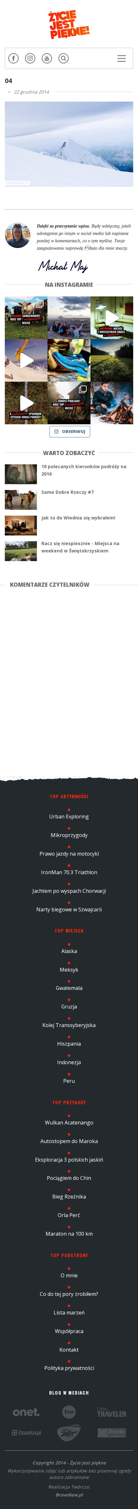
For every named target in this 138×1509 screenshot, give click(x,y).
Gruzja (69, 1006)
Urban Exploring (69, 816)
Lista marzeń (69, 1312)
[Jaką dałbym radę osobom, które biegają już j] (68, 360)
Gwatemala (69, 987)
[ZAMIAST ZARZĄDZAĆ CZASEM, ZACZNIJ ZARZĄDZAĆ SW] (112, 403)
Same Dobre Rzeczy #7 (67, 492)
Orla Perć (69, 1215)
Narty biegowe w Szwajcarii (69, 909)
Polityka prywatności (69, 1368)
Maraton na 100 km (69, 1233)
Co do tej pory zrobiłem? (69, 1294)
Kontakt (69, 1349)
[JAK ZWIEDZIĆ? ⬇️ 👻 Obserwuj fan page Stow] (112, 317)
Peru (69, 1080)
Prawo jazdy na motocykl (69, 853)
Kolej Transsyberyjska (69, 1025)
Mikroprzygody (69, 835)
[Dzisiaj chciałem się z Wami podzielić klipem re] (26, 360)
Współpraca (69, 1331)
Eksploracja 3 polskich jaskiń (69, 1159)
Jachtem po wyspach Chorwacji (69, 890)
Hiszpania (69, 1043)
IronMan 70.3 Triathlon (69, 872)
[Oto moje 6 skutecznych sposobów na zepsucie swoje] (26, 403)
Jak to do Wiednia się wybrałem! (78, 518)
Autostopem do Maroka (69, 1141)
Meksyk (69, 969)
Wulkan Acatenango (69, 1122)
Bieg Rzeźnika (69, 1196)
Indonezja (69, 1062)
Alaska (69, 951)
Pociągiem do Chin (69, 1177)
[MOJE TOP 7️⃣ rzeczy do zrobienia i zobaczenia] (26, 317)
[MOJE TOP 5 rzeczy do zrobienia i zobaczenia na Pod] (68, 403)
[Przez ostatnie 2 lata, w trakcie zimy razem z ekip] (68, 317)
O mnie (69, 1275)
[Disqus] (69, 681)
